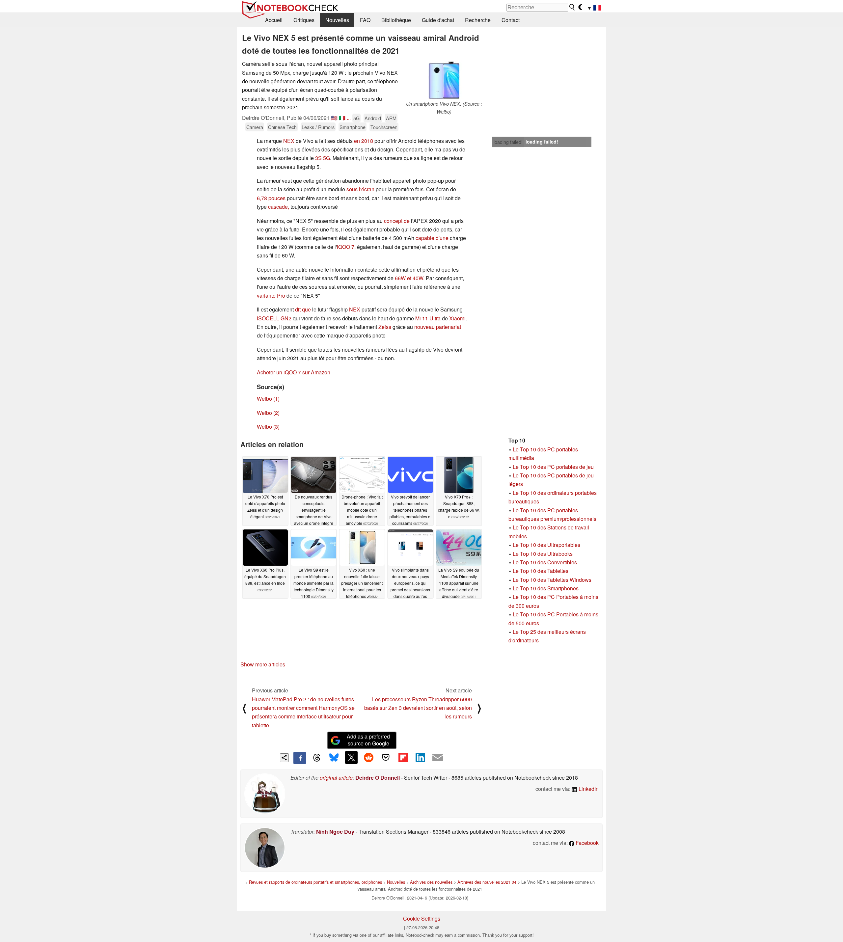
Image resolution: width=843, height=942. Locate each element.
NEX (288, 141)
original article (336, 777)
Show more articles (262, 664)
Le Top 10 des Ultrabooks (543, 553)
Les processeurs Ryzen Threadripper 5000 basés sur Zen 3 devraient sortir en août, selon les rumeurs (418, 707)
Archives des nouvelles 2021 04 (486, 882)
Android (373, 118)
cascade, (278, 206)
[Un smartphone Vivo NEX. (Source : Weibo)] (443, 80)
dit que (303, 309)
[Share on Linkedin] (420, 757)
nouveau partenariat (437, 327)
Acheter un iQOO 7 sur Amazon (293, 372)
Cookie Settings (421, 918)
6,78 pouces (271, 198)
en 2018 (363, 141)
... (349, 117)
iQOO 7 (345, 247)
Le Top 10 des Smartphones (546, 588)
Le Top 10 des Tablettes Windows (552, 579)
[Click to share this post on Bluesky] (334, 758)
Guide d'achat (438, 20)
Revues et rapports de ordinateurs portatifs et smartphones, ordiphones (315, 882)
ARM (391, 118)
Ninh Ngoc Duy (335, 831)
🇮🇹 (342, 117)
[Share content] (284, 757)
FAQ (365, 20)
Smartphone (353, 126)
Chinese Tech (282, 126)
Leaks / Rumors (318, 126)
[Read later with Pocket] (386, 757)
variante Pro (271, 295)
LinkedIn (588, 789)
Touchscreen (383, 126)
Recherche (478, 20)
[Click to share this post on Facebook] (299, 758)
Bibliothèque (396, 20)
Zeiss (384, 327)
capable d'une (432, 238)
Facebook (586, 843)
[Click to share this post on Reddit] (368, 757)
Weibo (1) (268, 398)
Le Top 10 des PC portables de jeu (553, 467)
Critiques (303, 20)
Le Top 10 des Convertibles (545, 562)
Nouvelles (337, 20)
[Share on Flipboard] (403, 757)
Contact (511, 20)
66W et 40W (409, 278)
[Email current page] (437, 758)
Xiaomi (457, 318)
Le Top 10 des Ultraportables (546, 545)
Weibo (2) (268, 413)
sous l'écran (360, 189)
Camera (254, 126)
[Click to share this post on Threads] (317, 758)
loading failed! (508, 142)
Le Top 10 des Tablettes (540, 571)
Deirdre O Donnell (377, 777)
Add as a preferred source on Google (368, 740)
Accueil (274, 20)
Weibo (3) (268, 426)
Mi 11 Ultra (428, 318)
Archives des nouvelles (431, 882)
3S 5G (322, 158)
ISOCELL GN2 (274, 318)
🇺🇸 (334, 117)
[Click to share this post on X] (351, 757)
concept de (397, 221)
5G (356, 118)
